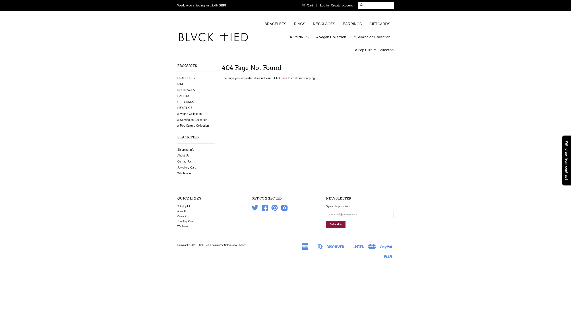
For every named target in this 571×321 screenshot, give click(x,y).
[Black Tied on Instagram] (284, 209)
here (284, 78)
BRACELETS (275, 24)
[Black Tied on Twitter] (255, 209)
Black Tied (203, 245)
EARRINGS (352, 24)
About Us (183, 155)
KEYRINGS (299, 37)
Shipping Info (185, 149)
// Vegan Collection (331, 37)
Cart (309, 5)
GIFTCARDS (379, 24)
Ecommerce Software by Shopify (228, 245)
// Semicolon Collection (372, 37)
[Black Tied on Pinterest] (274, 209)
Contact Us (184, 161)
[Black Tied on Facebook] (264, 209)
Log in (324, 5)
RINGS (299, 24)
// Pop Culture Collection (374, 50)
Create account (342, 5)
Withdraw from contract (567, 160)
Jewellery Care (186, 167)
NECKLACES (324, 24)
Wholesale (184, 173)
